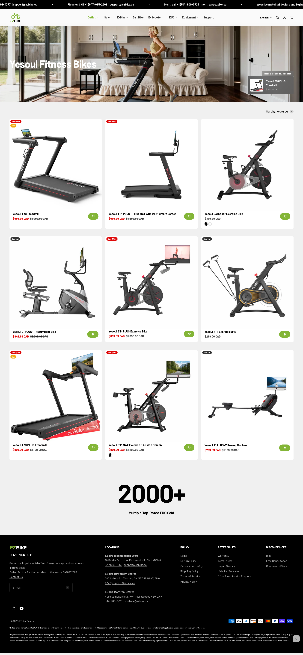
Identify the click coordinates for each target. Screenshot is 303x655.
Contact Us (16, 576)
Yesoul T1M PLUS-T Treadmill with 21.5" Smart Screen (142, 214)
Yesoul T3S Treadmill (26, 214)
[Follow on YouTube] (21, 608)
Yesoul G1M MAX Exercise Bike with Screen (135, 445)
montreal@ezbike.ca (136, 601)
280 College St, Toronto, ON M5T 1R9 (126, 578)
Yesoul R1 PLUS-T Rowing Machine (226, 445)
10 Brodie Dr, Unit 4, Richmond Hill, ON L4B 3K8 (133, 560)
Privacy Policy (188, 581)
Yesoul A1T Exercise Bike (220, 331)
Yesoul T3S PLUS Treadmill (30, 445)
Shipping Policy (189, 571)
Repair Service (226, 566)
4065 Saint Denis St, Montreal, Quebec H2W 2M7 (133, 596)
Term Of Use (225, 561)
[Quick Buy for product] (93, 216)
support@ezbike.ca (135, 564)
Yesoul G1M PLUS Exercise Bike (128, 331)
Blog (268, 555)
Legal (183, 555)
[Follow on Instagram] (13, 608)
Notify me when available (92, 334)
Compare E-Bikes (276, 566)
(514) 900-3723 (113, 601)
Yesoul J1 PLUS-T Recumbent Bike (34, 331)
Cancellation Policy (191, 566)
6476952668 (70, 572)
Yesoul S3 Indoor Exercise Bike (224, 214)
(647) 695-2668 (113, 564)
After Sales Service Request (234, 576)
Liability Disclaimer (229, 571)
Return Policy (188, 561)
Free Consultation (276, 561)
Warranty (223, 555)
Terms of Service (190, 576)
